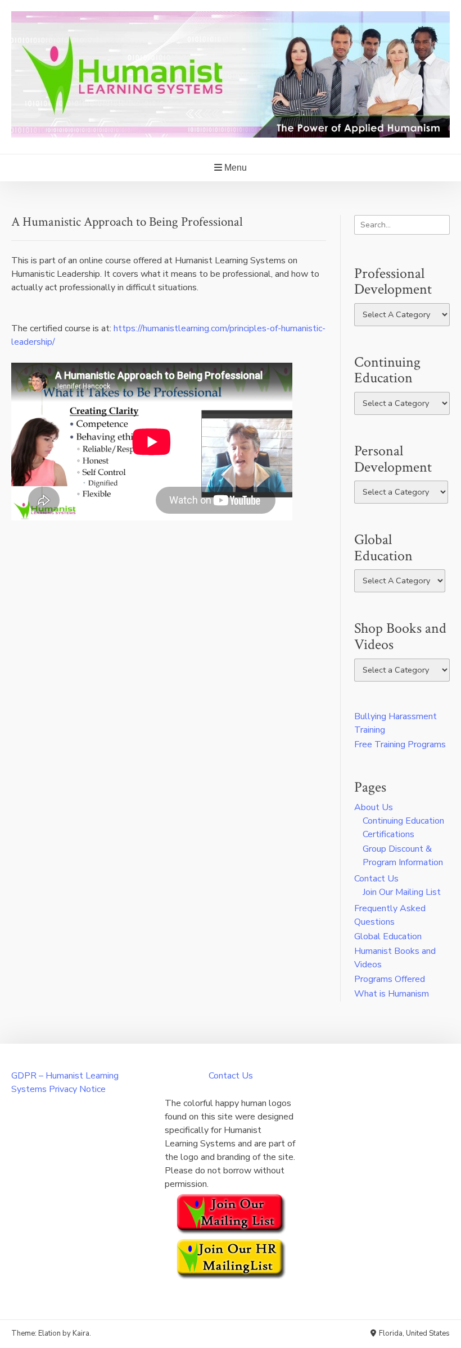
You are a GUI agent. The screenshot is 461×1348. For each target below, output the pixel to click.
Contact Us (376, 878)
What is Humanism (391, 994)
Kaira (81, 1333)
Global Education (388, 936)
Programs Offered (389, 979)
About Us (373, 807)
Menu (234, 167)
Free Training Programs (400, 744)
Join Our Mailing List (402, 892)
